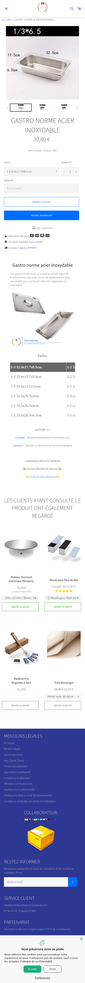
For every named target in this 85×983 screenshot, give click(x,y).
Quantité (66, 162)
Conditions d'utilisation (17, 778)
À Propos (9, 743)
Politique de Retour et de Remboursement (28, 795)
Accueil (7, 19)
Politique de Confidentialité (19, 789)
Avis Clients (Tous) (14, 760)
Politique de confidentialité (36, 961)
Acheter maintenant (41, 215)
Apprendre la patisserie (17, 772)
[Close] (81, 939)
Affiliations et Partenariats (18, 784)
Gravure (8, 180)
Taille (7, 162)
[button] (63, 591)
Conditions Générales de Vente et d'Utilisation (30, 801)
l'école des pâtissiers (15, 766)
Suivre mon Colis (13, 754)
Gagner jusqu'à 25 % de (42, 929)
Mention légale (12, 749)
